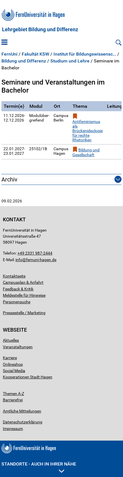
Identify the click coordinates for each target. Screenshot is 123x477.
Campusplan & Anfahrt (23, 282)
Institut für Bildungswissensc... (84, 54)
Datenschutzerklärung (22, 422)
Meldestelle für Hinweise (24, 295)
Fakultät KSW (35, 54)
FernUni (9, 54)
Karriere (10, 357)
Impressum (13, 428)
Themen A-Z (13, 393)
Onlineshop (13, 364)
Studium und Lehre (70, 61)
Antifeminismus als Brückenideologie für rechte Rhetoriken (87, 130)
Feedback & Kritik (18, 289)
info (18, 259)
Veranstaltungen (18, 347)
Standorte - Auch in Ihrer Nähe (38, 464)
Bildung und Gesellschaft (86, 152)
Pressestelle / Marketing (24, 312)
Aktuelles (11, 340)
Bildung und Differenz (23, 61)
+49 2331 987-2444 (34, 253)
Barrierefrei (13, 400)
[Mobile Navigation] (4, 43)
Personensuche (16, 302)
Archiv (9, 179)
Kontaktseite (14, 276)
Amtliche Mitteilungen (22, 411)
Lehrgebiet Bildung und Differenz (40, 29)
